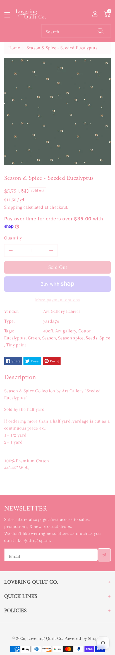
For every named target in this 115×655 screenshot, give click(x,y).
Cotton (85, 331)
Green (34, 338)
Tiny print (16, 345)
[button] (9, 14)
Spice (104, 338)
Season (49, 338)
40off (48, 331)
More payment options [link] (57, 299)
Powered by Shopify (83, 638)
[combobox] (76, 31)
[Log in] (95, 13)
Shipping (13, 207)
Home (14, 47)
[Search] (101, 31)
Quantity (13, 238)
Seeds (91, 338)
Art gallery (65, 331)
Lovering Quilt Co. (45, 638)
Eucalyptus (15, 338)
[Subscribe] (104, 554)
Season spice (71, 338)
